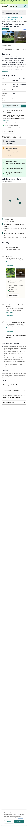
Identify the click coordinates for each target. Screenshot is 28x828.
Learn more (20, 817)
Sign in (23, 106)
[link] (8, 49)
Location (23, 249)
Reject (9, 821)
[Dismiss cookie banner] (25, 811)
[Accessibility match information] (17, 105)
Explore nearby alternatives (11, 13)
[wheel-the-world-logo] (9, 6)
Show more (5, 71)
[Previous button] (3, 50)
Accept (19, 821)
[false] (24, 6)
